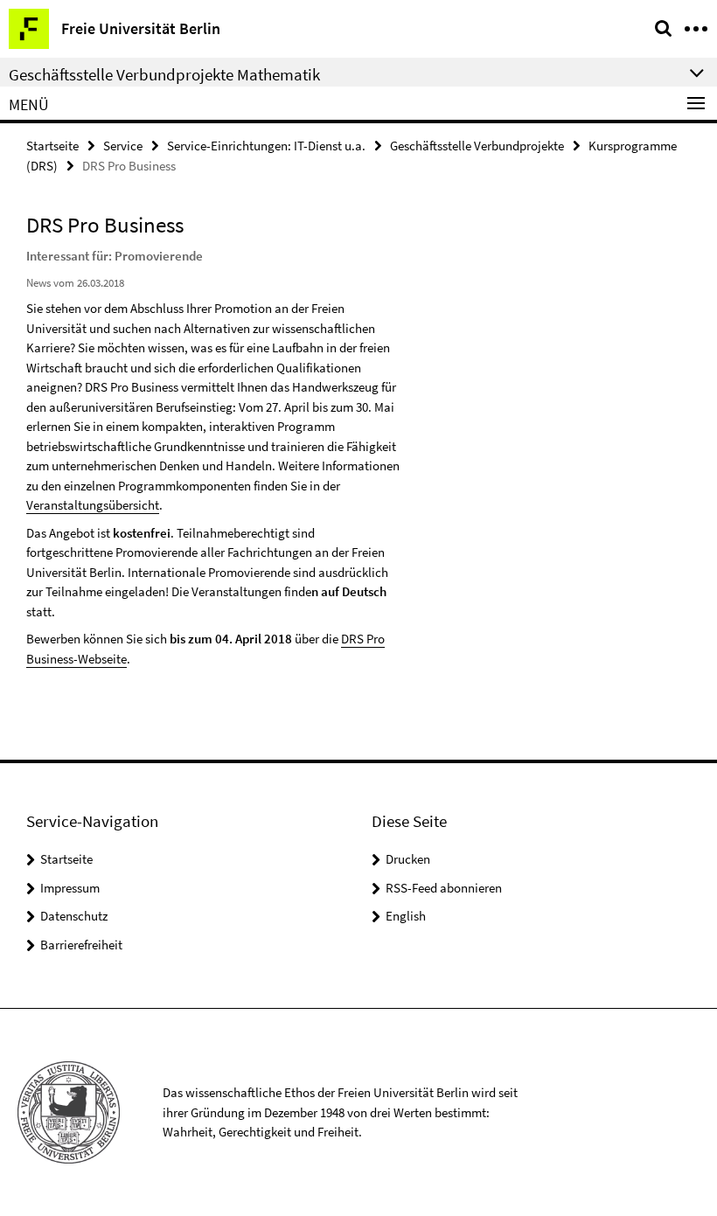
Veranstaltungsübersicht (92, 505)
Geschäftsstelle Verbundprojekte (477, 145)
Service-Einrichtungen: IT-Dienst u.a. (266, 145)
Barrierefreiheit (81, 944)
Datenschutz (74, 915)
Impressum (70, 887)
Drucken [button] (408, 859)
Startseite (52, 145)
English (406, 915)
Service (123, 145)
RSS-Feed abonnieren (444, 887)
